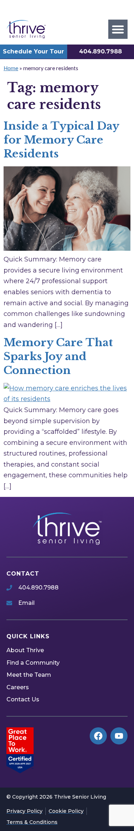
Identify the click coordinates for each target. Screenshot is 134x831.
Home (11, 68)
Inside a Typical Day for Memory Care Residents (61, 139)
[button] (118, 29)
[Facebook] (98, 735)
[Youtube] (119, 735)
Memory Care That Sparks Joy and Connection (58, 356)
